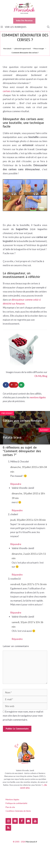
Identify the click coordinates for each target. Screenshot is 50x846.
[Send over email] (21, 385)
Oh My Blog (40, 375)
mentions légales (38, 397)
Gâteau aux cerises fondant (22, 421)
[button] (48, 27)
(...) (43, 785)
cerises (7, 91)
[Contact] (28, 821)
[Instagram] (8, 821)
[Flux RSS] (8, 828)
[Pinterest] (15, 821)
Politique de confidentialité (16, 803)
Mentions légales (12, 799)
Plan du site (10, 807)
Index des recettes (24, 20)
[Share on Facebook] (6, 385)
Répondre (15, 483)
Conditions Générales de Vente (18, 811)
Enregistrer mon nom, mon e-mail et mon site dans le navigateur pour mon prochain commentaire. (23, 715)
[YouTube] (35, 821)
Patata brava (12, 437)
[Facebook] (21, 821)
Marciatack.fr (31, 841)
